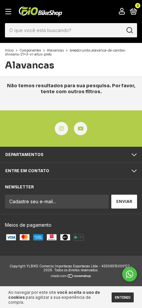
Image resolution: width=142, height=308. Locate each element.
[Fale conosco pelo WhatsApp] (129, 274)
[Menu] (9, 12)
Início (9, 50)
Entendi (122, 297)
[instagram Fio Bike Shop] (61, 128)
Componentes (30, 50)
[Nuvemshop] (71, 276)
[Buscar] (129, 30)
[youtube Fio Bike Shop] (80, 128)
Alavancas (55, 50)
